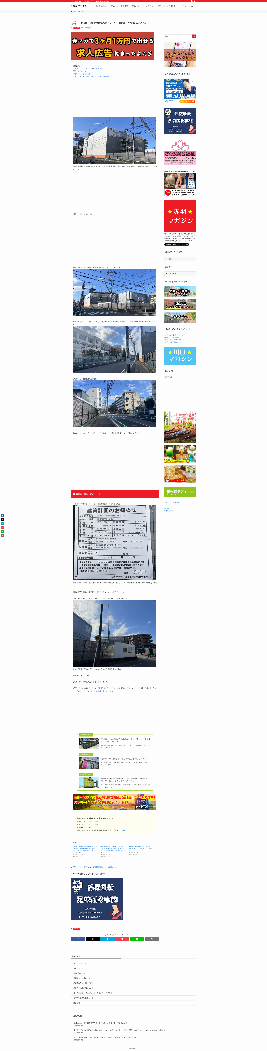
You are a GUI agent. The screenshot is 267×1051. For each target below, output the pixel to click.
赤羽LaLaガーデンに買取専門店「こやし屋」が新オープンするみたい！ (100, 1024)
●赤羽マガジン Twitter (171, 337)
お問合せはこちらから (171, 502)
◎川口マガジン (169, 508)
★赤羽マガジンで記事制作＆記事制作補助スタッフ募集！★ (93, 867)
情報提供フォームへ (105, 691)
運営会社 (76, 1003)
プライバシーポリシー (81, 963)
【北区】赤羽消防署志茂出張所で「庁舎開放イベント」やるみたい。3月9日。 (140, 848)
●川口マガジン (169, 377)
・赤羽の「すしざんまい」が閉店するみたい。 (88, 68)
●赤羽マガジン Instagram (172, 339)
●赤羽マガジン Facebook (172, 342)
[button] (78, 939)
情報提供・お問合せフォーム (84, 978)
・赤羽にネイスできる (79, 71)
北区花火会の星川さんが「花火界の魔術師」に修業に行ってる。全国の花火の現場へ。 (106, 1039)
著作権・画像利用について (83, 988)
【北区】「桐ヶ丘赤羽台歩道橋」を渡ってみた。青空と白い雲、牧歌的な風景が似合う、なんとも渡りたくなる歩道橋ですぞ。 (121, 1031)
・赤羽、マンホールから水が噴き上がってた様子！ (90, 76)
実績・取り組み (79, 973)
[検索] (194, 1)
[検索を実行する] (194, 36)
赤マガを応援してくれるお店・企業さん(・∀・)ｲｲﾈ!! (92, 993)
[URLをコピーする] (152, 939)
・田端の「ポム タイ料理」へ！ (83, 74)
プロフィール (78, 968)
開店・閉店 (76, 28)
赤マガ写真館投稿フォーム (83, 998)
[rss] (192, 1)
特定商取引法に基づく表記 (83, 983)
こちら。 (96, 821)
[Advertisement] (115, 95)
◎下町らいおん (169, 511)
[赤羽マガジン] (80, 6)
